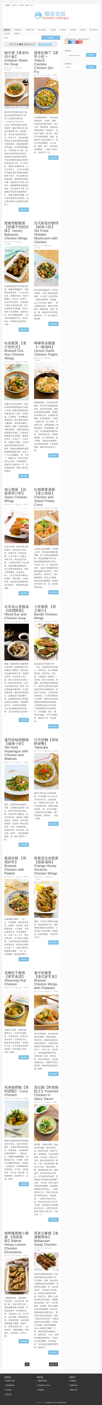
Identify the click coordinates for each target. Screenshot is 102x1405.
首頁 (27, 1364)
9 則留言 (55, 621)
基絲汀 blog (29, 5)
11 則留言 (7, 244)
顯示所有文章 (45, 44)
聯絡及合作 (74, 1390)
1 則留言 (54, 75)
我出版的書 (42, 30)
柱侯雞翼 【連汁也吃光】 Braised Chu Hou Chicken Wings (15, 350)
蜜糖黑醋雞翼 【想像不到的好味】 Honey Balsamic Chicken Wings (16, 230)
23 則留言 (7, 70)
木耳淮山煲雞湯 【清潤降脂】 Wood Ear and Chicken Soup (16, 612)
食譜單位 (17, 33)
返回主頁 (7, 30)
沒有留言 (25, 504)
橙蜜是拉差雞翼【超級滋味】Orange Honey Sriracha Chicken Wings (46, 865)
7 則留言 (25, 762)
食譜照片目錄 (30, 30)
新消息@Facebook (44, 1385)
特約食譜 (83, 30)
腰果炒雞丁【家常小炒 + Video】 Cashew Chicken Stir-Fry (46, 62)
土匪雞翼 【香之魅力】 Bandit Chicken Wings (45, 612)
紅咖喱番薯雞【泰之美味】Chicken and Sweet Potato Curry (44, 497)
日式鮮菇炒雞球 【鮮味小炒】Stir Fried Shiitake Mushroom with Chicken (46, 232)
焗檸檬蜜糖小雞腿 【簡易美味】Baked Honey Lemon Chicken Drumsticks (16, 1242)
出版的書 (21, 5)
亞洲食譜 (73, 30)
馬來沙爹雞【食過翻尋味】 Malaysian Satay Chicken (46, 1238)
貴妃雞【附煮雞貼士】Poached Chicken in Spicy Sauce (46, 1093)
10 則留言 (37, 360)
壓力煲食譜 (93, 30)
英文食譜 (7, 33)
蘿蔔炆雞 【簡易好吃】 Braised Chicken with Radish (15, 865)
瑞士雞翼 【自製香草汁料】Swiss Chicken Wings (15, 495)
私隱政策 (73, 1381)
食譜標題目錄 (9, 1385)
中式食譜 (53, 30)
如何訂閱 (14, 5)
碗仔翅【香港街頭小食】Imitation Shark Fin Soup (16, 58)
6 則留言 (24, 362)
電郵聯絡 (7, 5)
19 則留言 (37, 1250)
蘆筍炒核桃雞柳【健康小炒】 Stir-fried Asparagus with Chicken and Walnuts (16, 749)
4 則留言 (25, 877)
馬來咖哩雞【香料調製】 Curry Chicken (16, 1091)
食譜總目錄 (18, 30)
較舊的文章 (53, 1364)
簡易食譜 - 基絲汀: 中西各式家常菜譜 (56, 1402)
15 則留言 (55, 991)
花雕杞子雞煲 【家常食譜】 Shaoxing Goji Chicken (15, 978)
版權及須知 (74, 1385)
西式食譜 (63, 30)
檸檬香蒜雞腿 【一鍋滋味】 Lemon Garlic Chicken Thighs (46, 348)
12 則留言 (37, 879)
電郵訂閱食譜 (42, 1381)
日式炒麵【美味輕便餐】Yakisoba (46, 743)
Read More (23, 209)
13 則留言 (37, 248)
